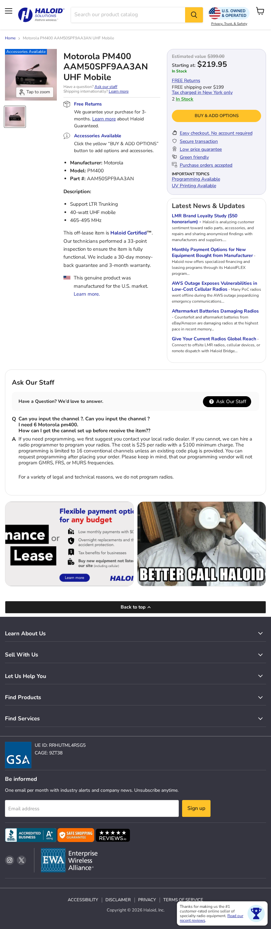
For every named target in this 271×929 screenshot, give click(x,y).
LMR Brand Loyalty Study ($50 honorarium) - (204, 219)
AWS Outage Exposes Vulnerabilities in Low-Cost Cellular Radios (214, 286)
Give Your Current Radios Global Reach (214, 339)
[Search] (194, 14)
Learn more (119, 91)
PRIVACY (147, 900)
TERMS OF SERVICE (183, 900)
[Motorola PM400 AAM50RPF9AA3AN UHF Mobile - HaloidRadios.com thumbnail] (14, 116)
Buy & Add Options (217, 116)
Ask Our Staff (230, 401)
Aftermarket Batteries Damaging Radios (215, 311)
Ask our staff (106, 86)
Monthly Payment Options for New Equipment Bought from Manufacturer (212, 252)
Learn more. (87, 294)
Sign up (196, 808)
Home (10, 38)
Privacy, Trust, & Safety (229, 23)
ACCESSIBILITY (83, 900)
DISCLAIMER (118, 900)
